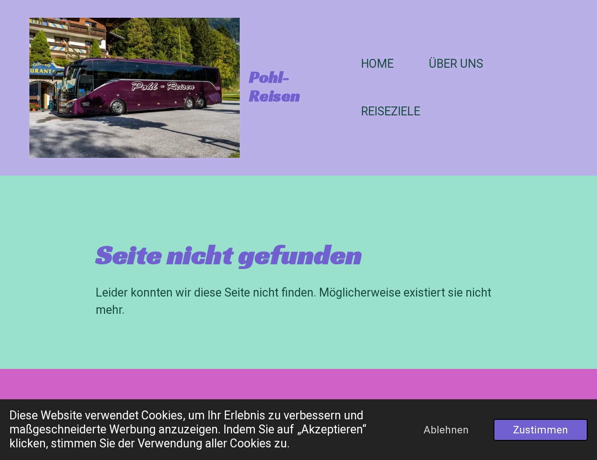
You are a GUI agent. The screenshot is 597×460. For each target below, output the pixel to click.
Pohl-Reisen (274, 86)
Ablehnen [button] (446, 430)
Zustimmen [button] (540, 430)
